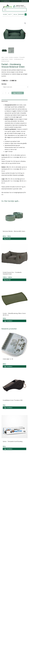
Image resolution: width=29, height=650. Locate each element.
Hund (5, 14)
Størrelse (3, 84)
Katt (10, 14)
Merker (21, 14)
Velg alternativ (7, 238)
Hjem (2, 57)
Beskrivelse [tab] (4, 101)
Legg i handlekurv (17, 93)
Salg (15, 14)
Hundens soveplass (13, 57)
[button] (25, 23)
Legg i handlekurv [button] (8, 320)
